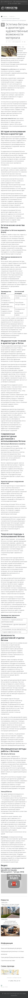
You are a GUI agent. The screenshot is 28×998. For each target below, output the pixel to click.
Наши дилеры (5, 957)
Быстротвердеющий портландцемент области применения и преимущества (10, 922)
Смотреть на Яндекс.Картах (14, 977)
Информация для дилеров (14, 948)
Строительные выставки (8, 960)
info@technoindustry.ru (21, 1)
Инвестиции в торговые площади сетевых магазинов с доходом (10, 905)
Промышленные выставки (16, 957)
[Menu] (16, 8)
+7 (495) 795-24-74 (7, 1)
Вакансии (3, 948)
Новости (10, 42)
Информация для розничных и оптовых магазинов (12, 953)
